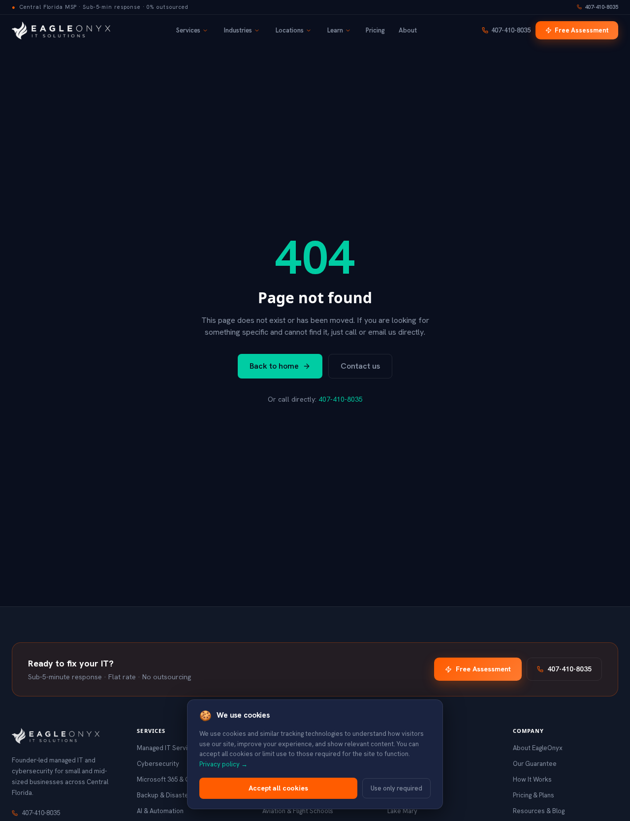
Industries (238, 30)
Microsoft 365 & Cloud (169, 779)
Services (188, 30)
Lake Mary (402, 811)
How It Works (532, 779)
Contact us (360, 366)
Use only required (396, 788)
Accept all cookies (278, 788)
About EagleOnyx (538, 748)
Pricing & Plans (533, 795)
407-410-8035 (601, 6)
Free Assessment (581, 30)
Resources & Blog (539, 811)
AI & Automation (160, 811)
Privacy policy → (223, 764)
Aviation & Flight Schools (297, 811)
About (408, 30)
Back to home (274, 366)
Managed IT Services (167, 748)
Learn (335, 30)
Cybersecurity (158, 763)
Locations (290, 30)
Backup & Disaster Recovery (179, 795)
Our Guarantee (535, 763)
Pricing (375, 30)
